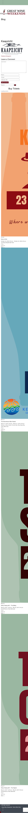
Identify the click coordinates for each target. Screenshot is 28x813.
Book (3, 247)
